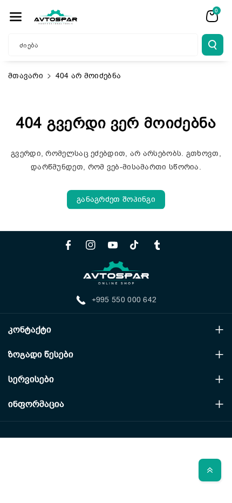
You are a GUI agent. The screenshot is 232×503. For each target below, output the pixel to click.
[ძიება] (212, 45)
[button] (16, 16)
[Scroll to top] (210, 470)
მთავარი (25, 76)
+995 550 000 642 (124, 300)
